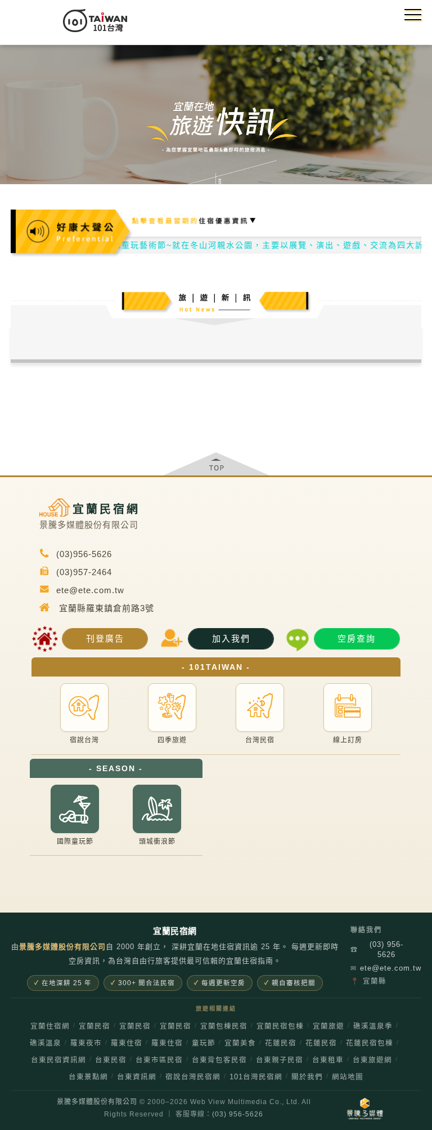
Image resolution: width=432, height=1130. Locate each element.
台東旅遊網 (372, 1060)
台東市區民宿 (159, 1060)
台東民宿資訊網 (58, 1060)
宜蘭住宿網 (50, 1026)
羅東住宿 (126, 1043)
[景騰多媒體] (364, 1108)
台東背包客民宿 (219, 1060)
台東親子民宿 (279, 1060)
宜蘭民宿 (94, 1026)
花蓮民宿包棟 (369, 1043)
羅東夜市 (86, 1043)
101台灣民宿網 (256, 1077)
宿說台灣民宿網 (192, 1077)
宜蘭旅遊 (328, 1026)
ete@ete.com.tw (381, 968)
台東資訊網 (136, 1077)
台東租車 (328, 1060)
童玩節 (203, 1043)
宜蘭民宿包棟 (280, 1026)
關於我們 (307, 1077)
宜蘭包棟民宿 (224, 1026)
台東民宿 (111, 1060)
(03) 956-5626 (376, 949)
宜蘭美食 (240, 1043)
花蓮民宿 (280, 1043)
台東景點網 (88, 1077)
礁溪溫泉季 (373, 1026)
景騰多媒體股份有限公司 (97, 1102)
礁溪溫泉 (45, 1043)
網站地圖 (347, 1077)
